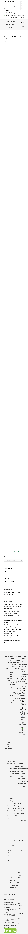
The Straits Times (19, 875)
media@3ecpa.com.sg (14, 592)
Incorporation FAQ (10, 685)
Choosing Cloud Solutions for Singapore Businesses (14, 65)
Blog (7, 69)
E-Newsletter (10, 575)
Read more (8, 101)
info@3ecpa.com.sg (9, 1)
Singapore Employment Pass (14, 690)
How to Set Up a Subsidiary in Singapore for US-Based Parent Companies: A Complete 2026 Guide (13, 639)
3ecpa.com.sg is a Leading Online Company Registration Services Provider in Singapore (23, 672)
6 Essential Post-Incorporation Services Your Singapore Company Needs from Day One (13, 613)
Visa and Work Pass (11, 673)
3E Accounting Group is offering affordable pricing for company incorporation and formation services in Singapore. (22, 720)
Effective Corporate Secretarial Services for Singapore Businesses (14, 376)
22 (18, 552)
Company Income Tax (17, 668)
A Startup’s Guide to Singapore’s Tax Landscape (12, 188)
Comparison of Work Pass (13, 664)
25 (10, 554)
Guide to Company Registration (9, 678)
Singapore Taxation (17, 661)
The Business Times (16, 882)
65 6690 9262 (10, 595)
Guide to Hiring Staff (12, 699)
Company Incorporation (10, 661)
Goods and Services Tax (16, 685)
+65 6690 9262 (9, 3)
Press (8, 578)
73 (17, 554)
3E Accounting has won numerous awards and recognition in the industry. (22, 694)
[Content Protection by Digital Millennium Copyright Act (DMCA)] (10, 932)
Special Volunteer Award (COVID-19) (9, 855)
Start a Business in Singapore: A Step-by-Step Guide (13, 127)
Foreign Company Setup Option (9, 669)
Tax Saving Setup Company (17, 695)
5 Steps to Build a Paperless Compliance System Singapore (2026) (13, 620)
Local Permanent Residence (13, 682)
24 (7, 554)
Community (9, 568)
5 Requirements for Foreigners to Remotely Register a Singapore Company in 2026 (13, 606)
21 (14, 552)
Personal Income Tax (16, 676)
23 (21, 552)
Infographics (10, 581)
